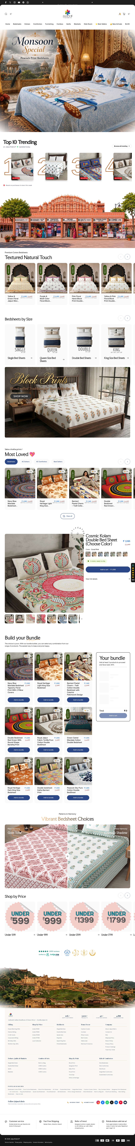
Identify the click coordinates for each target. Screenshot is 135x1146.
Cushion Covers (85, 1029)
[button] (133, 572)
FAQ (106, 1035)
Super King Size (61, 1041)
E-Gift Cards (11, 1035)
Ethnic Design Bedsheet (74, 1092)
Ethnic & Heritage (74, 1078)
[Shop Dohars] (37, 228)
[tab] (11, 461)
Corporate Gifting (13, 1038)
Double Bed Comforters (106, 1075)
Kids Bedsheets (103, 1063)
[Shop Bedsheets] (21, 228)
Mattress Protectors (87, 1044)
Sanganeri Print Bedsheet (119, 1089)
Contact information (38, 1142)
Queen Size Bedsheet (39, 1092)
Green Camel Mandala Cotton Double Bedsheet (74, 740)
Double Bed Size (61, 1032)
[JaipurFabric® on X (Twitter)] (10, 2)
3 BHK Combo (42, 1069)
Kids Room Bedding (111, 1092)
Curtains (83, 1032)
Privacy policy (18, 1142)
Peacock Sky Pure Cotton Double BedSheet (75, 790)
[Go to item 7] (72, 618)
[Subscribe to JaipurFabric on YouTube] (125, 1102)
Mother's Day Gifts (13, 1044)
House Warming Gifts (14, 1029)
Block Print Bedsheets (44, 1089)
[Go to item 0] (9, 618)
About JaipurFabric (111, 1029)
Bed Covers (84, 1038)
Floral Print (72, 1072)
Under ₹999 (35, 1032)
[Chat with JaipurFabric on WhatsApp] (107, 1102)
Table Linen (84, 1041)
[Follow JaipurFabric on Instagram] (98, 1102)
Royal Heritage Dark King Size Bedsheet (14, 790)
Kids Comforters (104, 1066)
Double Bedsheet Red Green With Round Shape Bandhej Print (110, 507)
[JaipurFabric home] (10, 1015)
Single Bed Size (61, 1029)
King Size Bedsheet (25, 1092)
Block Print (72, 1063)
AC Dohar (55, 1089)
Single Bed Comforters (105, 1072)
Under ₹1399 (36, 1035)
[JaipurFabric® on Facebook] (6, 2)
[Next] (92, 2)
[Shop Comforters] (53, 228)
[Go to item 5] (51, 618)
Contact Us (108, 1032)
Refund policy (48, 1142)
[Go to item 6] (62, 618)
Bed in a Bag (42, 1063)
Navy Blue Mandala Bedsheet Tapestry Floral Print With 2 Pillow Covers (16, 687)
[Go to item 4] (41, 618)
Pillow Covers (85, 1035)
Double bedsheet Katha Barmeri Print (44, 790)
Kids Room (102, 1069)
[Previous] (43, 2)
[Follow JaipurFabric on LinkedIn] (116, 1102)
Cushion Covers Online (90, 1089)
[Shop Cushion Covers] (100, 228)
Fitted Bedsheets (62, 1044)
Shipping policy (27, 1142)
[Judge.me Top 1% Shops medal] (92, 953)
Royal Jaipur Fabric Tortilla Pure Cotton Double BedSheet (45, 741)
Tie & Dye (71, 1075)
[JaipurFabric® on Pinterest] (23, 2)
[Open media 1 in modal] (44, 573)
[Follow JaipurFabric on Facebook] (103, 1102)
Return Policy (109, 1041)
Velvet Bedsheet (87, 1092)
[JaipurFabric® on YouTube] (19, 2)
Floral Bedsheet (51, 1092)
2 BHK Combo (42, 1066)
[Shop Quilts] (84, 228)
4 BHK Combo (42, 1072)
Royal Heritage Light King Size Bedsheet (46, 504)
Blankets (10, 1072)
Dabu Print (72, 1069)
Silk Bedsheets (62, 1092)
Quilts (9, 1069)
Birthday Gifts (12, 1041)
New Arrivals (19, 1094)
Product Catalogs (110, 1047)
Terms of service (9, 1142)
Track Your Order (110, 1050)
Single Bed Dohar (13, 1063)
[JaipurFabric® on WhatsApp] (28, 2)
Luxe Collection (36, 1041)
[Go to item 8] (83, 618)
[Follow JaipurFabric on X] (112, 1102)
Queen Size (60, 1035)
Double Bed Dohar (13, 1066)
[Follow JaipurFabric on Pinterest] (121, 1102)
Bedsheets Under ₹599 (14, 1089)
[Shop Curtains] (69, 228)
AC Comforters (14, 1092)
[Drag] (67, 856)
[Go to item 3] (30, 618)
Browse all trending (120, 146)
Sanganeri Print (73, 1066)
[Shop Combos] (115, 228)
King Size (59, 1038)
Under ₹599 (35, 1029)
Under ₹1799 (36, 1038)
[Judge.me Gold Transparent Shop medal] (75, 953)
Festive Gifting (12, 1032)
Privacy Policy (109, 1044)
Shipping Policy (109, 1038)
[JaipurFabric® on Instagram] (15, 2)
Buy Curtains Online (104, 1089)
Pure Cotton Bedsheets (30, 1089)
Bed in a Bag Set (99, 1092)
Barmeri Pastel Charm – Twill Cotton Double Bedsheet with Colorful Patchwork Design (75, 689)
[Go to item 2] (19, 618)
